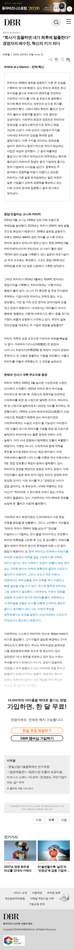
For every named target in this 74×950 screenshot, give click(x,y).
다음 (64, 819)
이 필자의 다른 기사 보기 (20, 788)
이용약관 (37, 892)
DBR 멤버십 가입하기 (37, 738)
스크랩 (62, 59)
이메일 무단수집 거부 (42, 898)
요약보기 (68, 59)
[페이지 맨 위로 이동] (64, 897)
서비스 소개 (20, 892)
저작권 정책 (53, 892)
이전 (39, 819)
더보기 (51, 59)
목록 (51, 819)
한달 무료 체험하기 (37, 731)
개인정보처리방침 (15, 898)
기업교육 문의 (37, 904)
